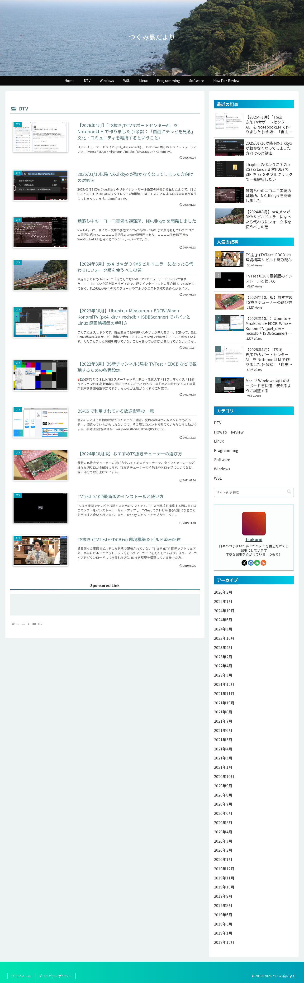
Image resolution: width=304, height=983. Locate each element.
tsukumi (254, 539)
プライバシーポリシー (55, 975)
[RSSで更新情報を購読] (263, 563)
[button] (289, 491)
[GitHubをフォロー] (251, 563)
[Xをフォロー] (244, 563)
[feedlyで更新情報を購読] (257, 563)
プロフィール (21, 975)
